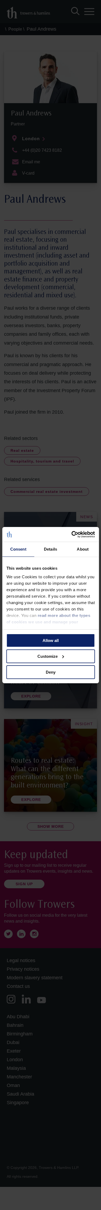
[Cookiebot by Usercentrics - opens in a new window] (72, 534)
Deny (50, 672)
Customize (47, 656)
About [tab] (83, 549)
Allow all (51, 640)
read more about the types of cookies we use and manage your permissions (48, 621)
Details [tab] (50, 549)
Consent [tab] (18, 549)
